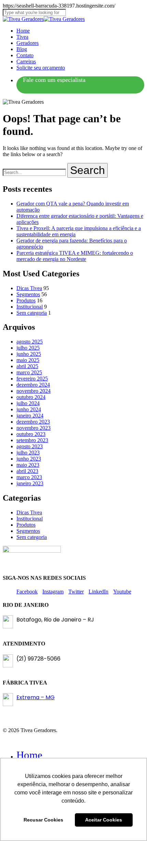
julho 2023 (28, 452)
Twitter (76, 591)
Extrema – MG (35, 697)
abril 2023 (27, 471)
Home (29, 755)
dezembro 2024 (33, 385)
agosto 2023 (29, 446)
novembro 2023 (33, 428)
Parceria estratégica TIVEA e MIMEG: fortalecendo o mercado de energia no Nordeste (74, 256)
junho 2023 (28, 459)
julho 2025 (28, 348)
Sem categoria (31, 313)
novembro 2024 (33, 391)
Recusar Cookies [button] (43, 820)
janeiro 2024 (29, 415)
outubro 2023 (30, 434)
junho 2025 (28, 354)
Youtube (122, 591)
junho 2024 (28, 409)
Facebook (27, 591)
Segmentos (28, 294)
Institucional (29, 307)
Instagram (53, 591)
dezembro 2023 (33, 422)
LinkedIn (98, 591)
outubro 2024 (30, 397)
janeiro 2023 (29, 483)
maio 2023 (27, 465)
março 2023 (29, 477)
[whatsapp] (54, 80)
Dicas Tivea (29, 288)
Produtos (26, 300)
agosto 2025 (29, 341)
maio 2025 (27, 360)
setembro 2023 (32, 440)
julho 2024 (28, 403)
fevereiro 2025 (32, 378)
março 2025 (29, 372)
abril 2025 (27, 366)
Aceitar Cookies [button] (103, 820)
